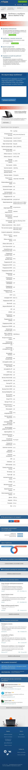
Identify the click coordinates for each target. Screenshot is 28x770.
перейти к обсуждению (14, 656)
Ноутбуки (19, 8)
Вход (25, 4)
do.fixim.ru (5, 672)
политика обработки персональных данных (11, 765)
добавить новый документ (14, 573)
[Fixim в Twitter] (7, 754)
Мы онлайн (21, 734)
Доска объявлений (8, 742)
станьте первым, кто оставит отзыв (14, 563)
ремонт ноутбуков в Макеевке (14, 707)
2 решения (13, 35)
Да (11, 521)
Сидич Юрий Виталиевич (11, 684)
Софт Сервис (8, 692)
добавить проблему (9, 100)
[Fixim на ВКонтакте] (9, 751)
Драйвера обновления (9, 28)
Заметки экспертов (8, 736)
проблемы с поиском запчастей (12, 38)
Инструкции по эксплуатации (8, 740)
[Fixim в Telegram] (5, 751)
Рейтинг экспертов (21, 752)
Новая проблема (23, 1)
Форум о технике (8, 745)
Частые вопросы (21, 736)
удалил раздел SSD (8, 46)
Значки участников (21, 754)
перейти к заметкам (14, 614)
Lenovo (2, 9)
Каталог (4, 8)
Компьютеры (11, 8)
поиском (14, 78)
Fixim (5, 1)
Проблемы (19, 4)
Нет (17, 521)
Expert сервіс (8, 700)
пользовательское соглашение (15, 764)
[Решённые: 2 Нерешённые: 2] (14, 554)
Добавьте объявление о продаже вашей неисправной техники (13, 667)
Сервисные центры (8, 734)
